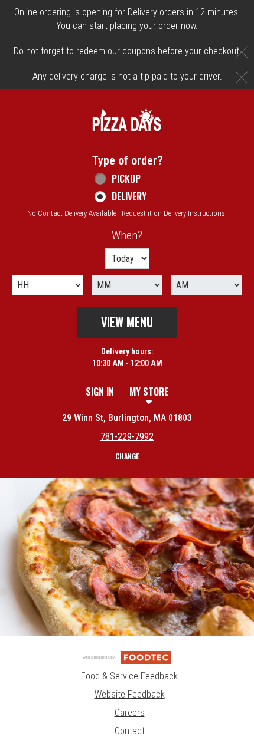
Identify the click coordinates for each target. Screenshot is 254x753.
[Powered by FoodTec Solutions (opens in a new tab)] (127, 657)
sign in (100, 391)
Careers (130, 712)
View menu (127, 322)
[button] (127, 119)
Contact (130, 730)
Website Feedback (130, 694)
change (127, 456)
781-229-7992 (127, 436)
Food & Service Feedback (129, 676)
